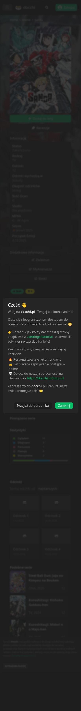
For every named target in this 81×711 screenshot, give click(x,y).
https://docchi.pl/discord (45, 378)
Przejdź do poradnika (33, 405)
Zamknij (64, 405)
